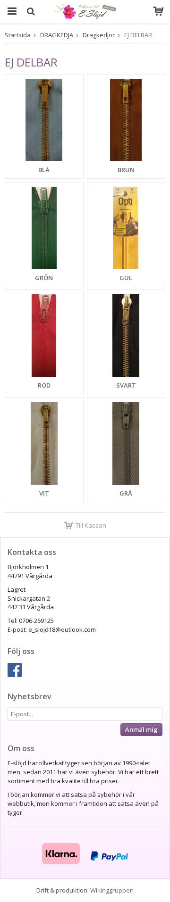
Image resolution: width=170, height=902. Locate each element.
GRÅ (125, 493)
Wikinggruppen (112, 890)
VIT (44, 493)
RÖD (44, 385)
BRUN (126, 170)
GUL (125, 277)
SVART (126, 385)
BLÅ (44, 170)
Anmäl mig (141, 729)
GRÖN (44, 277)
